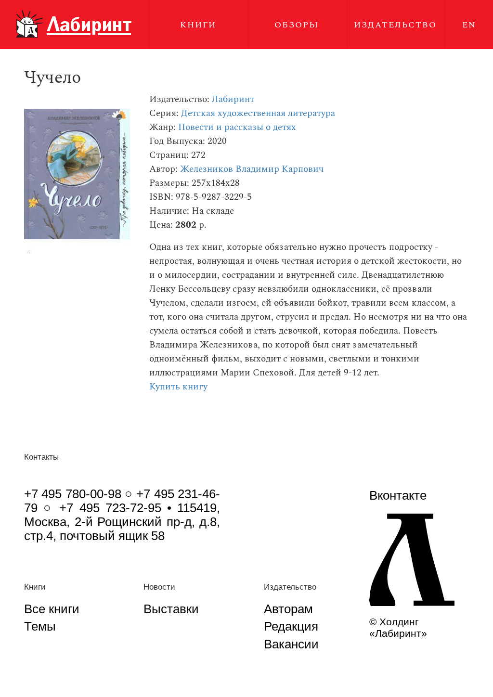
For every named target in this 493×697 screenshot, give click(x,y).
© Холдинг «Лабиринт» (398, 627)
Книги (198, 24)
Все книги (51, 609)
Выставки (171, 609)
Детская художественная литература (258, 113)
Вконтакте (398, 495)
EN (469, 24)
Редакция (291, 626)
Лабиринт (233, 99)
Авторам (288, 609)
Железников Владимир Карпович (252, 169)
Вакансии (291, 644)
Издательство (395, 24)
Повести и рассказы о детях (237, 127)
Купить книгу (178, 387)
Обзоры (296, 24)
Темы (40, 626)
